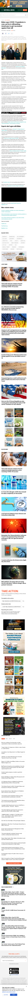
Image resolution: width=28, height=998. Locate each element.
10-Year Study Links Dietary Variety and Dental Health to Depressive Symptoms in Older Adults (13, 843)
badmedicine (10, 36)
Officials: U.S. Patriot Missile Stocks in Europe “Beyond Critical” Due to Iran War (11, 757)
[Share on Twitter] (8, 33)
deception (24, 37)
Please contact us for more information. (9, 613)
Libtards (22, 38)
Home (2, 20)
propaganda (14, 39)
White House (3, 40)
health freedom (10, 38)
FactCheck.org (4, 225)
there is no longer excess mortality (11, 138)
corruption (13, 37)
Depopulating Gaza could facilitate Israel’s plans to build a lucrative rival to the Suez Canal (13, 379)
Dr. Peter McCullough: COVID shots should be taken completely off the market (13, 492)
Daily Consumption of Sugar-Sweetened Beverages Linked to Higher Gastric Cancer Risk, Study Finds (12, 859)
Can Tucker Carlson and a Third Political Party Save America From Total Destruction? (13, 944)
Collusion (22, 36)
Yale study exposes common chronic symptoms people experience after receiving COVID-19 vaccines (11, 285)
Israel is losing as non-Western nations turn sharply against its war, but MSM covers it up (13, 356)
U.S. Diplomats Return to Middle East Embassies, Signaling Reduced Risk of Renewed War (12, 782)
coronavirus (8, 37)
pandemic (10, 39)
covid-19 (19, 37)
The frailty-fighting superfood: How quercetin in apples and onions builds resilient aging (12, 810)
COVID (16, 37)
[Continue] (25, 960)
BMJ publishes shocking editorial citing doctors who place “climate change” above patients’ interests (13, 583)
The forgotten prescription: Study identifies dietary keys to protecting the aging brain (13, 801)
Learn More (6, 994)
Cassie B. (8, 376)
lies (25, 38)
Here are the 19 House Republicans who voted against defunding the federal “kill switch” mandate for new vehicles (13, 402)
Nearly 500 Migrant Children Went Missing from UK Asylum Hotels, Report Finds (12, 777)
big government (16, 36)
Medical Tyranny (4, 39)
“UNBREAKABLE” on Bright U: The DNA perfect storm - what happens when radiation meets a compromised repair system (12, 816)
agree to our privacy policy (8, 992)
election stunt (4, 38)
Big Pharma (7, 20)
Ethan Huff (9, 305)
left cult (19, 38)
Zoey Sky (8, 30)
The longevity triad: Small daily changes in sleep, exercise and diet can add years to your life (12, 796)
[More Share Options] (11, 33)
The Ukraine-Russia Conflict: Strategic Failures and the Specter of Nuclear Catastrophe (12, 787)
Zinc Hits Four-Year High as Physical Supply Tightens (13, 820)
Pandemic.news (6, 182)
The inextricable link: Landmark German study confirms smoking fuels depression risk (11, 834)
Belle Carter (9, 328)
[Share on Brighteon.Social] (2, 33)
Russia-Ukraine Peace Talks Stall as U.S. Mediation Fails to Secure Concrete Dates (12, 791)
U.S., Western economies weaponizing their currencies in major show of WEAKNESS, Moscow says (12, 308)
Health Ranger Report (6, 887)
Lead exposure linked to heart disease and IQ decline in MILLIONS (13, 514)
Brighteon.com (4, 228)
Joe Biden (15, 38)
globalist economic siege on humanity (15, 185)
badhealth (5, 36)
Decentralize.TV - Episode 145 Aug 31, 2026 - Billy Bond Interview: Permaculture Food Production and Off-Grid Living (13, 903)
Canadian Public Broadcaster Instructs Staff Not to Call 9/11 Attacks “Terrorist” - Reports (12, 805)
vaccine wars (19, 39)
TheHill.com (3, 223)
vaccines (24, 39)
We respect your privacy (14, 963)
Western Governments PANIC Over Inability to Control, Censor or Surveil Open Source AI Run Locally (13, 937)
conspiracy (3, 37)
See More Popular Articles (14, 863)
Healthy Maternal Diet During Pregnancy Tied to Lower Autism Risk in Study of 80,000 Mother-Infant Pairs (13, 849)
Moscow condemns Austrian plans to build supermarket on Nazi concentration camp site (11, 743)
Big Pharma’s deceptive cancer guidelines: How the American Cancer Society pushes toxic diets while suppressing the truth (12, 767)
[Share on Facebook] (5, 33)
